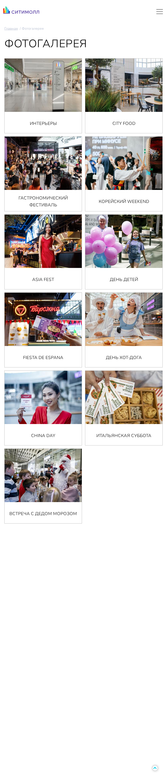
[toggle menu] (159, 11)
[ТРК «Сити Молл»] (21, 11)
